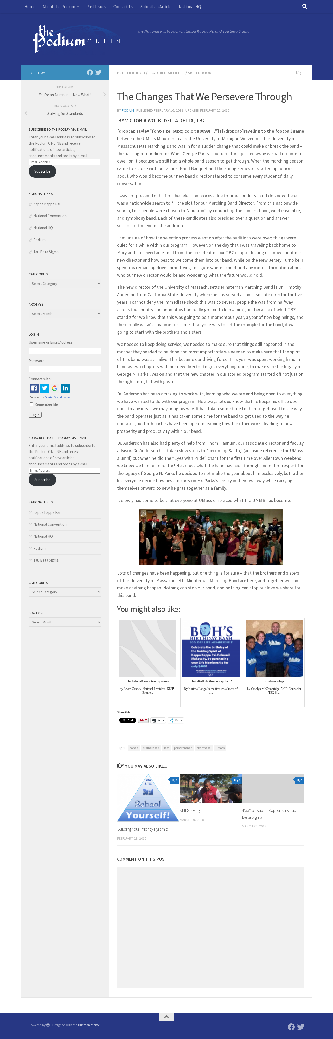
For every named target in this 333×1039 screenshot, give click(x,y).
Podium (128, 110)
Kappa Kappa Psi (46, 203)
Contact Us (123, 6)
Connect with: (40, 378)
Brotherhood (131, 72)
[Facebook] (90, 72)
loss (166, 748)
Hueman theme (89, 1025)
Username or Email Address (51, 342)
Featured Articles (166, 72)
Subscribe (42, 171)
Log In (35, 415)
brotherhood (151, 748)
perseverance (183, 748)
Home (29, 6)
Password (36, 360)
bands (134, 748)
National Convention (50, 215)
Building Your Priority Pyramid (142, 829)
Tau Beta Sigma (46, 251)
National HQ (190, 6)
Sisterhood (200, 72)
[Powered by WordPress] (48, 1025)
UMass (220, 748)
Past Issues (96, 6)
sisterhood (204, 748)
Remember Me (46, 404)
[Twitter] (98, 72)
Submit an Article (155, 6)
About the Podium (59, 6)
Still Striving (190, 810)
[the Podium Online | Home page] (81, 39)
